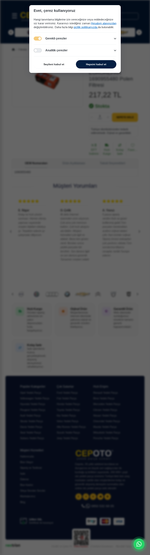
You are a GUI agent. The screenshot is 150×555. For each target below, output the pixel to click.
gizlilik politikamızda (86, 27)
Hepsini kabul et (96, 64)
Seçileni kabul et (54, 64)
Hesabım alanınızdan (103, 23)
